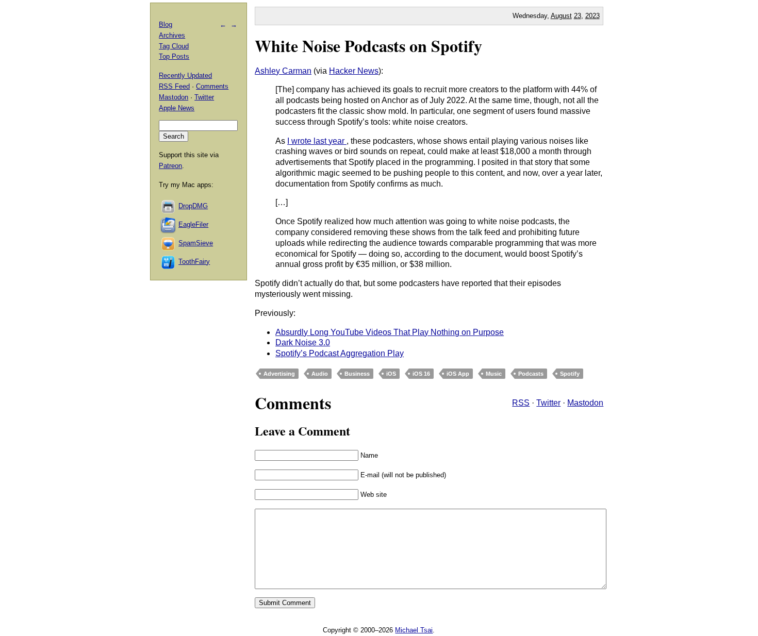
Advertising (279, 374)
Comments (212, 86)
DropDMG (193, 206)
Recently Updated (185, 75)
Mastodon (585, 402)
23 (577, 16)
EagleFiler (193, 224)
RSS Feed (174, 86)
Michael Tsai (414, 630)
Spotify (570, 374)
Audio (319, 374)
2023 (592, 16)
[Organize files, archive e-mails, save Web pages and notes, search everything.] (168, 224)
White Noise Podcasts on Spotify (368, 46)
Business (357, 374)
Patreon (170, 166)
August (561, 16)
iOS (391, 374)
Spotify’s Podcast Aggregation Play (339, 353)
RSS (521, 402)
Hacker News (353, 70)
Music (494, 374)
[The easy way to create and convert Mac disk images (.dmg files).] (168, 206)
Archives (172, 35)
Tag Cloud (174, 46)
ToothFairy (194, 261)
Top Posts (174, 56)
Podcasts (530, 374)
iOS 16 (421, 374)
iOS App (458, 374)
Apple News (176, 108)
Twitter (548, 402)
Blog (165, 24)
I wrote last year (317, 141)
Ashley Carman (283, 70)
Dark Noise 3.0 (302, 342)
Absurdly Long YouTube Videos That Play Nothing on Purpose (389, 332)
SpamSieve (195, 243)
